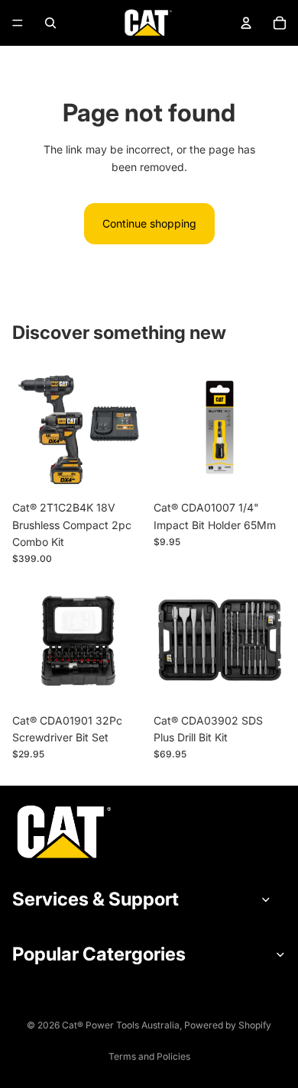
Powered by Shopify (227, 1025)
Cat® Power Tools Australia (121, 1025)
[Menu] (17, 22)
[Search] (50, 23)
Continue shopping (149, 223)
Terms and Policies (149, 1056)
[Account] (246, 23)
